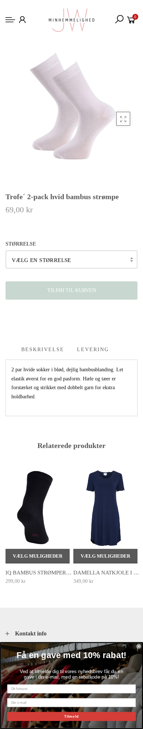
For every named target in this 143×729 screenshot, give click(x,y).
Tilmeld (71, 716)
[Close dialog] (138, 646)
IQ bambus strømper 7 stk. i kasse (56, 573)
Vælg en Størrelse (41, 260)
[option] (38, 526)
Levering (93, 349)
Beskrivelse (42, 349)
